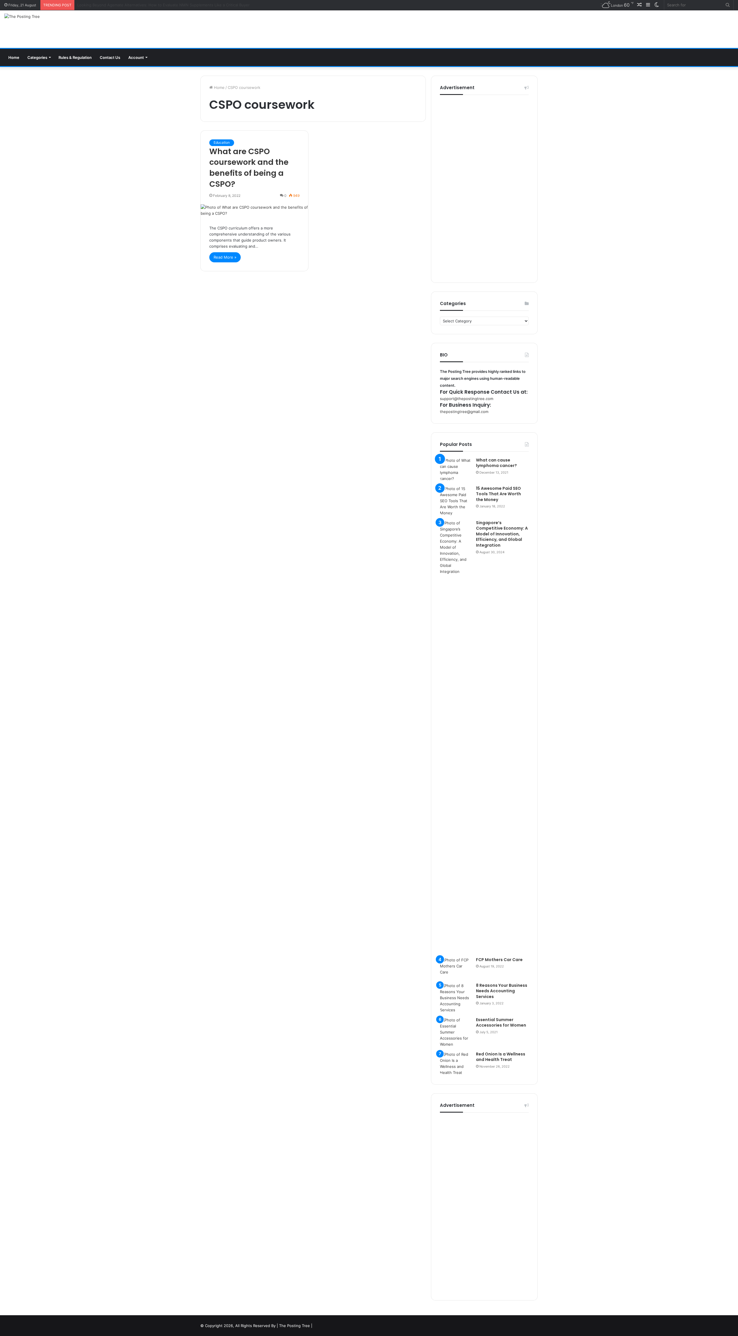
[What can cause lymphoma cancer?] (456, 469)
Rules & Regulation (75, 57)
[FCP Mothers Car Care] (456, 968)
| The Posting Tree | (294, 1325)
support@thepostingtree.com (466, 398)
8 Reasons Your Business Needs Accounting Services (501, 990)
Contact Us (110, 57)
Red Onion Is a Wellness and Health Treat (500, 1057)
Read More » (225, 257)
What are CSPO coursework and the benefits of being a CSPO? (249, 167)
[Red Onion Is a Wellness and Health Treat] (456, 1063)
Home (13, 57)
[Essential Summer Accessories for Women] (456, 1032)
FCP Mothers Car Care (499, 960)
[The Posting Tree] (22, 16)
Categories (37, 57)
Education (222, 142)
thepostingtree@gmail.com (464, 411)
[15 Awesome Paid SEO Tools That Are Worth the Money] (456, 501)
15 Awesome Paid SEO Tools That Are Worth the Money (498, 493)
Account (136, 57)
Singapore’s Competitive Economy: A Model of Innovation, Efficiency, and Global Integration (502, 534)
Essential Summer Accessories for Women (501, 1022)
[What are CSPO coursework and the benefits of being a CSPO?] (254, 210)
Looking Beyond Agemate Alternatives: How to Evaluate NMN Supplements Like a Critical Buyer (163, 5)
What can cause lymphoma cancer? (496, 463)
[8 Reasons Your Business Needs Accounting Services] (456, 998)
